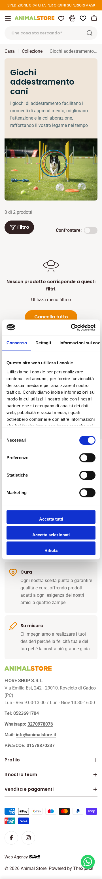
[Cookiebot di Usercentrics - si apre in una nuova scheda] (71, 327)
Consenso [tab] (17, 342)
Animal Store (33, 868)
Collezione (32, 51)
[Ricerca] (89, 33)
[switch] (87, 457)
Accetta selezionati (51, 534)
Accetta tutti (51, 519)
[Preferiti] (61, 18)
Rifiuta (51, 550)
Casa (10, 51)
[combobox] (51, 33)
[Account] (72, 18)
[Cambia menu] (8, 18)
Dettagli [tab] (43, 342)
